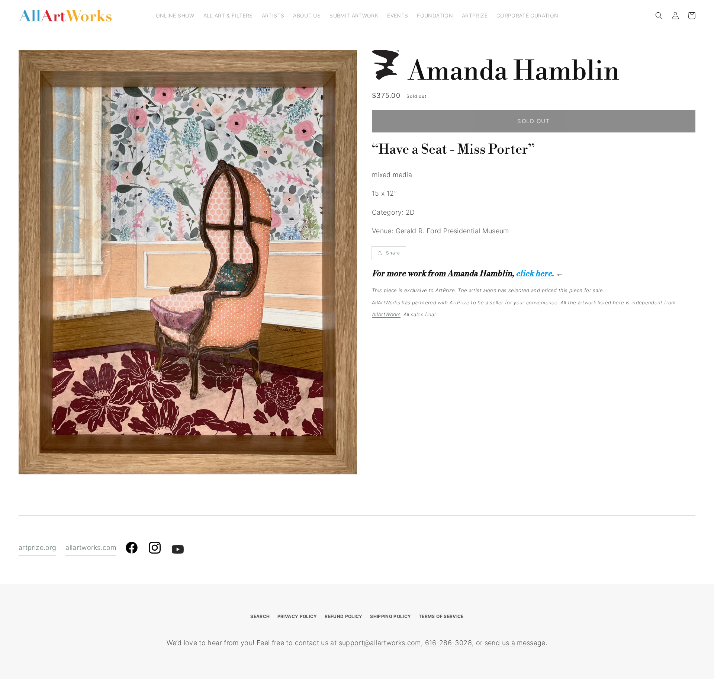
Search (260, 616)
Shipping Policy (390, 616)
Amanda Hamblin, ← (505, 274)
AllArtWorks (386, 314)
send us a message (515, 643)
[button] (659, 15)
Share (393, 253)
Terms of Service (441, 616)
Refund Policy (344, 616)
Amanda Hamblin (514, 71)
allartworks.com (90, 547)
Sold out (533, 121)
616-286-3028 (448, 643)
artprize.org (37, 547)
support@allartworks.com (380, 643)
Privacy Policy (297, 616)
